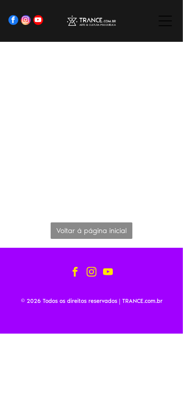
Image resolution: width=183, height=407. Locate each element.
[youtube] (38, 21)
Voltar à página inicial (91, 230)
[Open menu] (165, 21)
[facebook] (13, 21)
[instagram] (26, 21)
